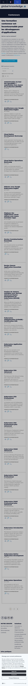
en (4, 683)
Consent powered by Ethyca (19, 683)
